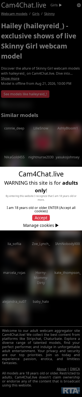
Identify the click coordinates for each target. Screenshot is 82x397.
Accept (41, 218)
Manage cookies (38, 225)
